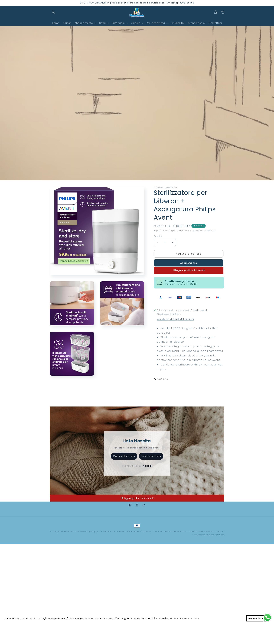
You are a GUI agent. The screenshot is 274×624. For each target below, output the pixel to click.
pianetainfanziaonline (68, 531)
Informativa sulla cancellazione (209, 534)
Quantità (158, 236)
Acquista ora (188, 263)
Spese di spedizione (181, 230)
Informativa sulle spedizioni (200, 531)
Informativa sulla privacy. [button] (185, 618)
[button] (53, 12)
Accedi (148, 466)
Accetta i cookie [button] (257, 618)
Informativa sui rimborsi (112, 531)
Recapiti (220, 531)
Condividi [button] (163, 379)
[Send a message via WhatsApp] (267, 617)
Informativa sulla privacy (139, 531)
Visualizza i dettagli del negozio (175, 319)
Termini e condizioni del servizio (169, 531)
